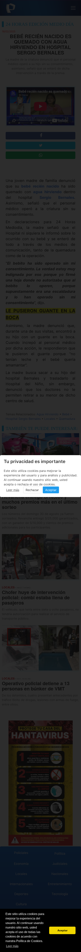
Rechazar (32, 490)
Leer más (12, 490)
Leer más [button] (12, 946)
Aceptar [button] (62, 930)
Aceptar (51, 490)
